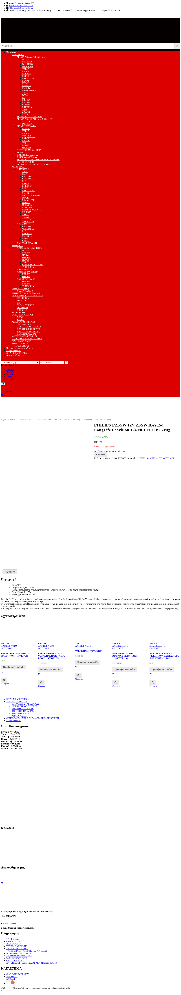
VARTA (25, 69)
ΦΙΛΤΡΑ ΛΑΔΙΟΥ (25, 291)
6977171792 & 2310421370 (21, 6)
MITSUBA (27, 107)
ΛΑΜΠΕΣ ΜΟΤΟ (25, 269)
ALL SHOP (11, 976)
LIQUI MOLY (28, 191)
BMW (25, 174)
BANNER (26, 85)
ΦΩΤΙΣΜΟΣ (17, 245)
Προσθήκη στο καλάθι (13, 667)
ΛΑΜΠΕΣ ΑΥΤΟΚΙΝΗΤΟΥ (29, 248)
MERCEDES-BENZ (31, 195)
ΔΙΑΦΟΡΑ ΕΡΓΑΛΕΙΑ (22, 341)
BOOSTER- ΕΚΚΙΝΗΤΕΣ (28, 329)
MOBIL (25, 198)
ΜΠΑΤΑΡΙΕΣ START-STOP (29, 117)
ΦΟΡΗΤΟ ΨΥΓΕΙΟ (20, 343)
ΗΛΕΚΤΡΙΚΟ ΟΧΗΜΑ (27, 155)
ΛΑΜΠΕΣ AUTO (33, 419)
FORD (25, 188)
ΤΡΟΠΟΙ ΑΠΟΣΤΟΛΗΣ (17, 948)
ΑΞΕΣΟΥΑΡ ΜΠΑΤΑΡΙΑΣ (23, 322)
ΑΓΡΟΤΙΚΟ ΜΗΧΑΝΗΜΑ (29, 150)
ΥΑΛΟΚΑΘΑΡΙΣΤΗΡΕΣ (22, 315)
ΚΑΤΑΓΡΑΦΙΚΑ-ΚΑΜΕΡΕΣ (24, 336)
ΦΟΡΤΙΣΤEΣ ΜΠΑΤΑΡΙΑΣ (29, 327)
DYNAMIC (27, 124)
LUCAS (25, 81)
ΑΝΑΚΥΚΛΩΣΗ (19, 716)
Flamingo (10, 379)
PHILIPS (26, 253)
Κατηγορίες (11, 52)
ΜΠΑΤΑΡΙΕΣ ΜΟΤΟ (26, 126)
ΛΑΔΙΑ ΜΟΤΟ (23, 224)
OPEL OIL (27, 205)
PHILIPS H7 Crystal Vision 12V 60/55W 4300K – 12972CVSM (15, 654)
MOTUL (26, 202)
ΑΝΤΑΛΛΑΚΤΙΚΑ (20, 288)
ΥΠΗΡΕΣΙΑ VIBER (20, 713)
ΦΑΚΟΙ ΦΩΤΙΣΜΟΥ (26, 279)
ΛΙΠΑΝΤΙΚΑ (18, 167)
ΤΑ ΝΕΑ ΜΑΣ (12, 939)
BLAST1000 (27, 64)
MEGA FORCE (29, 90)
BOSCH (26, 59)
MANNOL (27, 193)
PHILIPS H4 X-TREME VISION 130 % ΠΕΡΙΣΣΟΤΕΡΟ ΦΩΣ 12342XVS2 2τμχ (164, 655)
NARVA (26, 255)
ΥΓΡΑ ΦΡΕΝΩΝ (19, 312)
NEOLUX (26, 260)
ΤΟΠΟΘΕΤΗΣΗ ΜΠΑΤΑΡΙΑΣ (25, 704)
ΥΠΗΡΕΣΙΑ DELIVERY (23, 708)
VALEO (25, 262)
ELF (24, 181)
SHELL (25, 214)
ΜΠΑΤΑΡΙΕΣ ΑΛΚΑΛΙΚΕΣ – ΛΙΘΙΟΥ (34, 164)
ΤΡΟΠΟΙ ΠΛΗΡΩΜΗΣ (16, 946)
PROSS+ (26, 100)
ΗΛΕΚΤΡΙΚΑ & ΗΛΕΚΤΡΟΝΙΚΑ (27, 339)
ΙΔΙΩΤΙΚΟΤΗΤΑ (13, 944)
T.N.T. (25, 93)
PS (23, 97)
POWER (26, 145)
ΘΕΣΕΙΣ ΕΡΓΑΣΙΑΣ (15, 960)
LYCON (26, 83)
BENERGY (27, 62)
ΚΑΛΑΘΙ (10, 979)
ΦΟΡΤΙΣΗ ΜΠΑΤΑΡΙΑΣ (23, 711)
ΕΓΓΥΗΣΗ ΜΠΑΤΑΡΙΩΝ (17, 353)
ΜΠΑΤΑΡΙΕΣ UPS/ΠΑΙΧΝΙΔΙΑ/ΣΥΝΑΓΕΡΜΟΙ (38, 159)
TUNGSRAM (28, 267)
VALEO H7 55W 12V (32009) (88, 651)
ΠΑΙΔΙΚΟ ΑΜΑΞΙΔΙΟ (27, 157)
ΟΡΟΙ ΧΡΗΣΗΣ (13, 941)
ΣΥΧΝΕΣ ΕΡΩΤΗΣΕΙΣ (16, 958)
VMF (24, 109)
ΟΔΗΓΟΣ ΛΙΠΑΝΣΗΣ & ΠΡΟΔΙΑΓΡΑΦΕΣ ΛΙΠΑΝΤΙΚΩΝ (32, 718)
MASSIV (26, 88)
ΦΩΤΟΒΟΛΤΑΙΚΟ (25, 162)
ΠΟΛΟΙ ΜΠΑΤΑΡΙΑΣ (26, 334)
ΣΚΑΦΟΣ (21, 152)
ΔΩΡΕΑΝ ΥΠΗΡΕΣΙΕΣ (16, 701)
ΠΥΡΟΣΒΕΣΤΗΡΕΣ (20, 346)
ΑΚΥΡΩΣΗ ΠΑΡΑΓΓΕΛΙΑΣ (19, 956)
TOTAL (25, 217)
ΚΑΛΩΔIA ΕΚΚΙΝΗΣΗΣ (28, 331)
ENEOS (25, 183)
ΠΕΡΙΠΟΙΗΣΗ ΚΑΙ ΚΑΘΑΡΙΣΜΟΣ (27, 296)
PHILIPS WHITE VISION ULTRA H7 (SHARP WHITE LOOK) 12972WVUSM (51, 655)
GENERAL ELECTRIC (32, 265)
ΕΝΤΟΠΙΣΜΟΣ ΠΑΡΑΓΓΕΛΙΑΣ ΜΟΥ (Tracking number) (31, 963)
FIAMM (25, 71)
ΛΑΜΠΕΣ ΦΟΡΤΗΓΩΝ (27, 272)
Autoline (10, 374)
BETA (25, 95)
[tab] (10, 571)
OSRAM (26, 257)
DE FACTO (27, 66)
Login (8, 391)
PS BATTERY (28, 138)
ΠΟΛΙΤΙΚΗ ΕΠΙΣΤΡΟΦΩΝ (18, 953)
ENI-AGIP (27, 186)
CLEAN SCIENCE (25, 305)
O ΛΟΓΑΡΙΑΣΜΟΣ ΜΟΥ (17, 974)
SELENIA (26, 212)
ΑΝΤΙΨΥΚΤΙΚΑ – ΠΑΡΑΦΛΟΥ (26, 293)
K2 (18, 303)
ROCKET (26, 74)
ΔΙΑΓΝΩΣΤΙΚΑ (24, 324)
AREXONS (22, 310)
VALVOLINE (28, 222)
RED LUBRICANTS (31, 210)
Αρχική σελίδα (7, 419)
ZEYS (25, 114)
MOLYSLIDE (28, 200)
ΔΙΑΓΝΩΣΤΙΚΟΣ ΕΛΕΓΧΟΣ (24, 706)
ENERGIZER (28, 78)
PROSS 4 (26, 102)
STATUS (26, 105)
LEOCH (26, 140)
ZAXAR (26, 112)
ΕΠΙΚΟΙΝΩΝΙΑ (13, 350)
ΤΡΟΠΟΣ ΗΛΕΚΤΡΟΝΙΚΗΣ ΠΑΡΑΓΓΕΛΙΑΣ (26, 951)
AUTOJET (27, 121)
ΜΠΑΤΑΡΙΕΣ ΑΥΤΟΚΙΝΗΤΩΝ (31, 57)
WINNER (26, 136)
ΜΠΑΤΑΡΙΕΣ (18, 54)
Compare (100, 455)
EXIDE (25, 76)
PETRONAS (28, 207)
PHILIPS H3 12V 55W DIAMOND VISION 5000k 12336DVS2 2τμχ (124, 655)
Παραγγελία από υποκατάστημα (19, 348)
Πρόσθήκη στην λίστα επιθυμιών (112, 451)
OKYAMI (26, 148)
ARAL (25, 171)
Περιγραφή (10, 572)
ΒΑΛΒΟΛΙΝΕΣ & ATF (27, 243)
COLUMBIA (28, 179)
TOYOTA (26, 219)
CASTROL (27, 176)
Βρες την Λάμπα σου (15, 355)
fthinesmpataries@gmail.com (21, 8)
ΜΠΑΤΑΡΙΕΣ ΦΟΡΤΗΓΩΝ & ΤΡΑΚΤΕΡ (35, 119)
